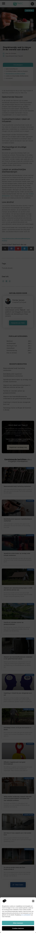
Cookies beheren (18, 928)
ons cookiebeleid (25, 915)
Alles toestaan (18, 923)
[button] (33, 901)
